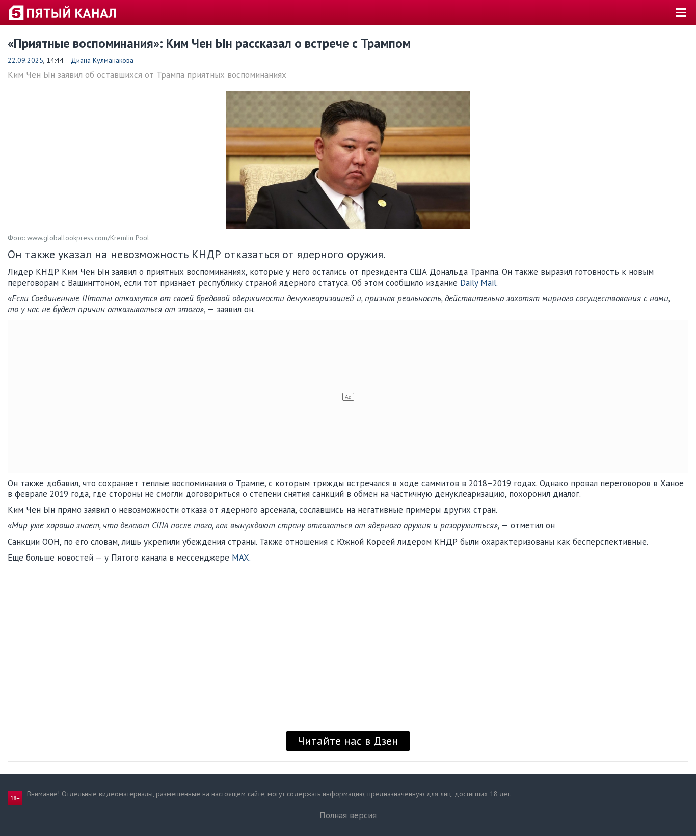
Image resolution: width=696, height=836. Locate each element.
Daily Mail (478, 282)
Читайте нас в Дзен (348, 741)
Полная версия (348, 815)
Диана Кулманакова (102, 60)
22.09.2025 (25, 60)
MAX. (241, 557)
